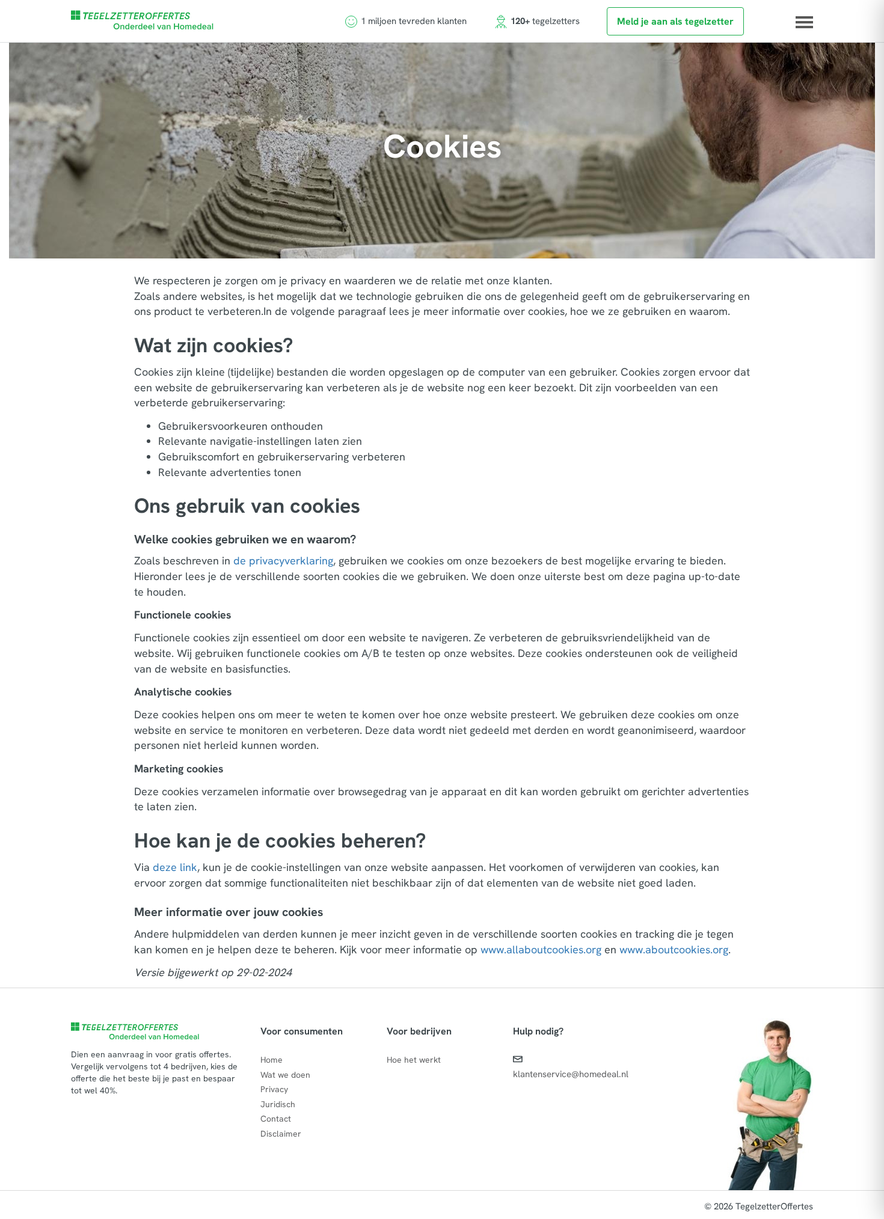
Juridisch (277, 1104)
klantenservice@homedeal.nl (570, 1074)
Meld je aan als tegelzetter (675, 21)
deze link (175, 867)
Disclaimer (280, 1133)
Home (271, 1059)
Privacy (274, 1089)
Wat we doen (285, 1074)
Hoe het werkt (414, 1059)
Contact (275, 1118)
